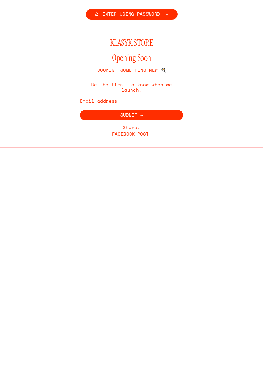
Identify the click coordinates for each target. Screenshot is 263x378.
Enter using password (131, 14)
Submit (129, 114)
